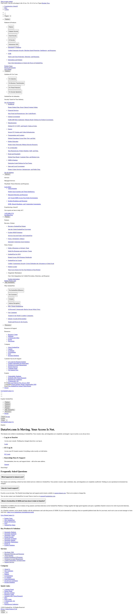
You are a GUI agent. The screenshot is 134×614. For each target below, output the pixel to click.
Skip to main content (7, 1)
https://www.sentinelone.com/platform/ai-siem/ (20, 512)
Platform (7, 19)
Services (7, 174)
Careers (6, 9)
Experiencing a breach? (11, 6)
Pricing (6, 388)
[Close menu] (1, 394)
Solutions (7, 71)
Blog (5, 8)
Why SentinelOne (9, 282)
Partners (7, 217)
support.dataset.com (60, 493)
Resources (8, 325)
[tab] (11, 27)
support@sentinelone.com (47, 496)
